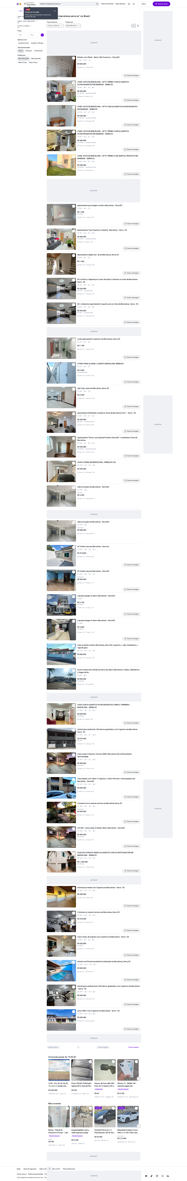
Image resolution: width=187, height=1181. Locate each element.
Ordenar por (21, 55)
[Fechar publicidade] (49, 1169)
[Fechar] (54, 11)
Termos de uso (22, 1174)
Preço (20, 31)
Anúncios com (22, 40)
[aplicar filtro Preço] (42, 35)
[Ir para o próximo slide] (139, 1079)
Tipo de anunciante (24, 47)
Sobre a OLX (43, 1169)
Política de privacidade (35, 1174)
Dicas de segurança (30, 1169)
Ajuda (18, 1169)
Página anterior (53, 1047)
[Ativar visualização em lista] (133, 25)
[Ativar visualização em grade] (138, 25)
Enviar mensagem (133, 75)
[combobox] (69, 4)
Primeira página (133, 1047)
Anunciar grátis (163, 4)
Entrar (144, 4)
